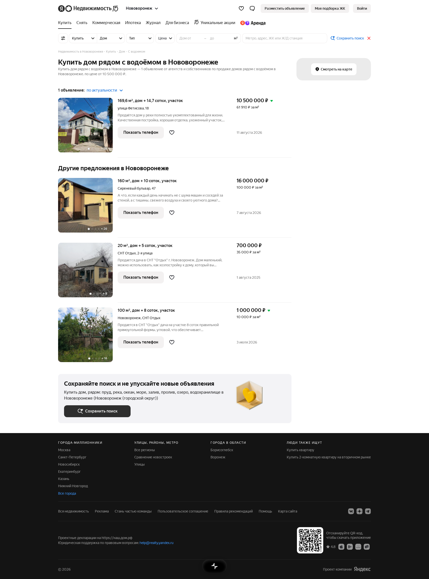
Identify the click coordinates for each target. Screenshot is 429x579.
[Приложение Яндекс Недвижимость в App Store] (341, 546)
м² (236, 38)
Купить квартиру (300, 450)
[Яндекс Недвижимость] (88, 8)
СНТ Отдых (127, 253)
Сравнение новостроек (153, 457)
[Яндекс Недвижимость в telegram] (368, 511)
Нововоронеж (129, 318)
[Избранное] (241, 8)
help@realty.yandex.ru (157, 543)
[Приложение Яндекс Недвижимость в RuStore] (367, 546)
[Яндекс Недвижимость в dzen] (359, 511)
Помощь (265, 511)
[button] (252, 8)
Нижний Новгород (73, 486)
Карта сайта (287, 511)
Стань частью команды (133, 511)
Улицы (139, 464)
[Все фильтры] (63, 38)
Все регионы (144, 450)
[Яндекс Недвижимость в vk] (351, 511)
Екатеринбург (69, 472)
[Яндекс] (362, 569)
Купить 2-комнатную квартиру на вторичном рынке (329, 457)
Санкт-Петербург (72, 457)
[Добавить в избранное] (172, 132)
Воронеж (218, 457)
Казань (63, 479)
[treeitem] (66, 23)
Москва (64, 450)
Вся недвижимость (73, 511)
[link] (362, 8)
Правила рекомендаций (233, 511)
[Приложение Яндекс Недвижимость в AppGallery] (358, 546)
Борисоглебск (222, 450)
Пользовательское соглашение (183, 511)
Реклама (102, 511)
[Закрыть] (369, 38)
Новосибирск (69, 464)
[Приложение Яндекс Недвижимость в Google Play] (350, 546)
